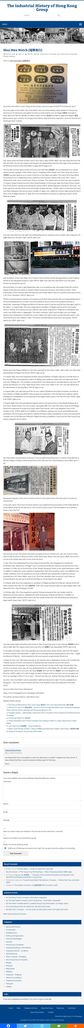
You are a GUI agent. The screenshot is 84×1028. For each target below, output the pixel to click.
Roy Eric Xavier (11, 872)
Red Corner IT (68, 1016)
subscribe (55, 848)
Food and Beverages (14, 939)
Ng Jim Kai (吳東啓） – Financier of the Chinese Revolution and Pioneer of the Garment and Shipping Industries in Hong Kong (40, 876)
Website (6, 820)
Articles (30, 54)
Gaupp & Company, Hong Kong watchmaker (25, 731)
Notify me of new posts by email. (15, 844)
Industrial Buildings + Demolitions (18, 948)
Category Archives (30, 1008)
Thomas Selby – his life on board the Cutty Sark (35, 869)
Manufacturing (11, 954)
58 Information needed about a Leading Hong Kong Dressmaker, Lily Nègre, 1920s (37, 903)
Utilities (8, 987)
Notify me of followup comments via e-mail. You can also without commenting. (41, 848)
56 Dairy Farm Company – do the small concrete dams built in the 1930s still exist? (37, 909)
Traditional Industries (13, 981)
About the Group (47, 1008)
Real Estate (10, 969)
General (36, 54)
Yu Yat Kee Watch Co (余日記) (19, 718)
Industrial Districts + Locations (17, 951)
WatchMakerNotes (13, 750)
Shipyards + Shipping (13, 975)
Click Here (33, 999)
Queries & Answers (11, 893)
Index (18, 1008)
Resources (60, 1008)
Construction (11, 930)
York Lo (21, 54)
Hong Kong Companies (48, 54)
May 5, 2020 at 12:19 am (13, 753)
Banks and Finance (13, 927)
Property (9, 966)
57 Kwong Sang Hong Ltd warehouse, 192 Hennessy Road (28, 906)
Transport (9, 984)
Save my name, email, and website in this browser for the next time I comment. (33, 831)
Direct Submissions (37, 1012)
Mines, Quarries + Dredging (16, 957)
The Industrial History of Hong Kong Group (42, 7)
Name (6, 804)
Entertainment (11, 933)
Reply (7, 764)
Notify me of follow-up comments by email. (19, 838)
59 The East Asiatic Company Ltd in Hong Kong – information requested (33, 900)
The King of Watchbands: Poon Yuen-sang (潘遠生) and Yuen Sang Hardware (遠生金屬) (41, 705)
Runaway (79, 1016)
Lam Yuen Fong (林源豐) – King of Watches (24, 726)
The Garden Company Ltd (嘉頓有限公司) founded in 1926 (36, 885)
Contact (51, 1012)
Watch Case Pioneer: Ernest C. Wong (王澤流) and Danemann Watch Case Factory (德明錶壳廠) (43, 729)
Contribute (71, 1008)
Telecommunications (14, 978)
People (5, 56)
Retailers (12, 56)
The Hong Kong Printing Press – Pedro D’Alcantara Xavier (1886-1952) (46, 872)
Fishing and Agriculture (14, 936)
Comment (7, 781)
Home (11, 1008)
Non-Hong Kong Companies (67, 54)
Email (5, 812)
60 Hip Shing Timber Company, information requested (26, 898)
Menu (4, 24)
